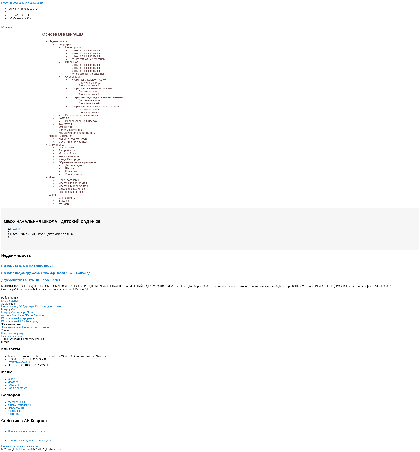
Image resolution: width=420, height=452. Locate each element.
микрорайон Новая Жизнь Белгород (23, 315)
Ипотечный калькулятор (73, 186)
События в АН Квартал (73, 141)
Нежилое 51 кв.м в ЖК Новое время (27, 265)
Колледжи (71, 171)
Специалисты (67, 197)
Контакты (64, 203)
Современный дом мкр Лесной (27, 431)
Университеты (74, 174)
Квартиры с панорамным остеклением (95, 106)
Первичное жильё (89, 82)
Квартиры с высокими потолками (92, 88)
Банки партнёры (69, 180)
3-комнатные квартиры (86, 56)
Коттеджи (64, 118)
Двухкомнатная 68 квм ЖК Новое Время (30, 280)
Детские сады (73, 165)
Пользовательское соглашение (20, 446)
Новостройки (73, 47)
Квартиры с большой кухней (89, 79)
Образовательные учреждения (77, 162)
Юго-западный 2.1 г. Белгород (19, 321)
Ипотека (54, 177)
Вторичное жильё (89, 85)
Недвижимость (58, 41)
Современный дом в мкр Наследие (29, 440)
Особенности (73, 76)
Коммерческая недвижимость (77, 132)
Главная (15, 228)
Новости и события (60, 135)
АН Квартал (23, 449)
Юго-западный (10, 300)
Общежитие (66, 127)
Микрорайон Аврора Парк (17, 312)
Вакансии (64, 200)
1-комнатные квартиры (86, 50)
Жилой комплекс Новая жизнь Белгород (25, 327)
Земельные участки (71, 129)
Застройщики (67, 150)
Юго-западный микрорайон (18, 318)
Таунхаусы (65, 124)
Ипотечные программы (73, 183)
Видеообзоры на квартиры (81, 115)
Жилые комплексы (70, 156)
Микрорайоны (67, 153)
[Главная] (7, 27)
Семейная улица (11, 336)
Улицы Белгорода (69, 159)
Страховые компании (72, 189)
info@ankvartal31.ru (19, 362)
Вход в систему (17, 388)
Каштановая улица (12, 333)
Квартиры (65, 44)
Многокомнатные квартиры (88, 59)
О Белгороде (56, 144)
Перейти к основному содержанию (22, 2)
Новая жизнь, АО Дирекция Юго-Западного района (32, 306)
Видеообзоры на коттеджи (81, 121)
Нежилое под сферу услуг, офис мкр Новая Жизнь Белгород (45, 273)
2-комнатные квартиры (86, 53)
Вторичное (71, 62)
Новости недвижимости (73, 138)
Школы (69, 168)
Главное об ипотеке (71, 191)
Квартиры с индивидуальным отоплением (97, 97)
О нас (52, 194)
